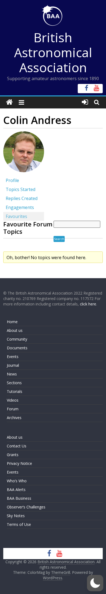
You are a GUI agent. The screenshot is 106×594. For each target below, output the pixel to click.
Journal (13, 365)
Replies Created (22, 198)
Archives (14, 417)
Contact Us (16, 445)
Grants (12, 454)
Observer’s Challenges (26, 507)
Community (17, 339)
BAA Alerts (16, 489)
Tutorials (14, 391)
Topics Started (20, 189)
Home (12, 321)
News (12, 374)
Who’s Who (17, 480)
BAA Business (19, 498)
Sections (14, 382)
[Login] (85, 102)
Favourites (16, 216)
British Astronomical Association (53, 52)
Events (12, 356)
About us (15, 330)
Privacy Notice (19, 463)
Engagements (20, 207)
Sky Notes (16, 515)
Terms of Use (19, 524)
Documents (17, 347)
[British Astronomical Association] (9, 102)
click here (88, 304)
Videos (12, 400)
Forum (12, 408)
